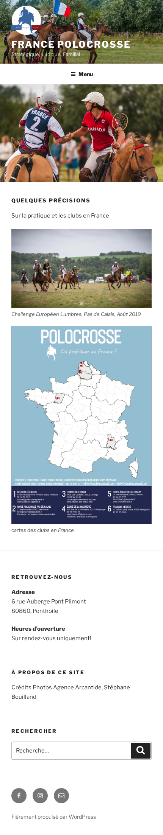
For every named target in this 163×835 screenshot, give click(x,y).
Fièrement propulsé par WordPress (53, 816)
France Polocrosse (71, 44)
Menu (85, 74)
